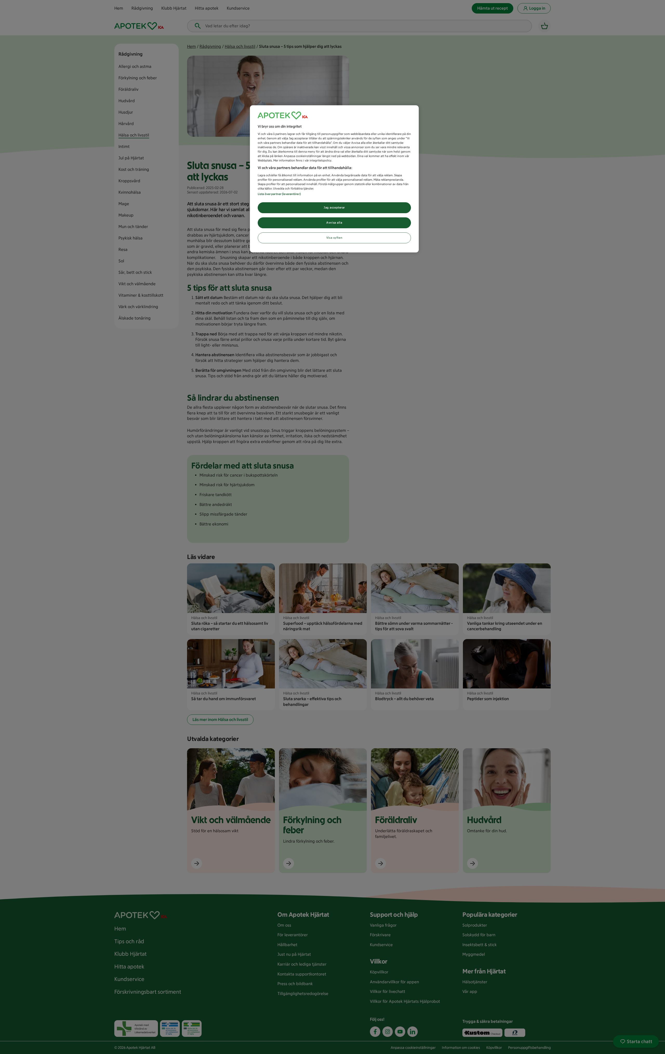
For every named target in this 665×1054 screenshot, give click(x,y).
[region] (334, 178)
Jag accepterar (334, 207)
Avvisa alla (334, 222)
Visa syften (334, 237)
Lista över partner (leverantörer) (279, 194)
